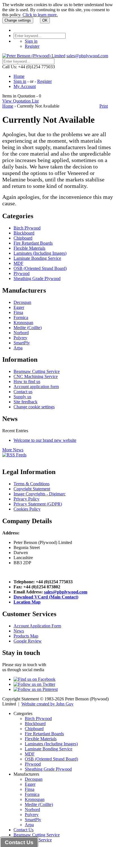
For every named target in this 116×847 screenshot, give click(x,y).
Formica (21, 317)
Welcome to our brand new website (45, 440)
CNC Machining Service (36, 376)
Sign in (31, 41)
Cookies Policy (27, 509)
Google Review (28, 641)
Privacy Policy (26, 499)
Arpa (18, 347)
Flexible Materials (29, 248)
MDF (18, 263)
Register (32, 46)
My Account (25, 86)
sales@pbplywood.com (87, 55)
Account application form (36, 386)
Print (103, 106)
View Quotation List (20, 101)
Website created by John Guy (47, 704)
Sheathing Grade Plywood (37, 278)
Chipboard (23, 238)
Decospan (22, 302)
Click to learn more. (40, 14)
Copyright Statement (32, 488)
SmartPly (22, 342)
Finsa (18, 312)
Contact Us (24, 829)
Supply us (22, 396)
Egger (19, 307)
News (19, 631)
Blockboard (24, 233)
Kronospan (23, 322)
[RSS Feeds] (14, 454)
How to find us (27, 381)
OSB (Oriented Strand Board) (40, 268)
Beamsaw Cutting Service (37, 371)
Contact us (23, 391)
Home (19, 76)
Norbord (21, 332)
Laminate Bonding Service (37, 258)
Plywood (22, 273)
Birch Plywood (27, 228)
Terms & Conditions (32, 483)
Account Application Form (37, 625)
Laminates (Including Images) (40, 253)
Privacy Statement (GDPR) (38, 504)
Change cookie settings (34, 406)
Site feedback (25, 401)
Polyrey (20, 337)
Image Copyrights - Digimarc (40, 493)
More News (12, 449)
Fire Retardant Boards (33, 243)
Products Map (26, 636)
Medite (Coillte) (28, 327)
